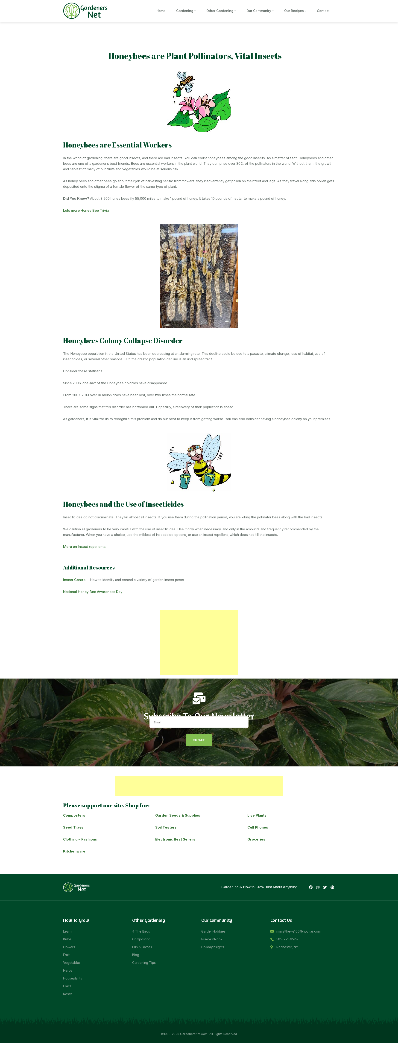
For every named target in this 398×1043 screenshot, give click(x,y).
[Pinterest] (332, 887)
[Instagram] (317, 887)
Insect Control (74, 580)
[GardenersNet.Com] (86, 10)
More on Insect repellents (84, 546)
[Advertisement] (199, 642)
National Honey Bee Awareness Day (93, 591)
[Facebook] (310, 887)
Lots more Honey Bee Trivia (86, 210)
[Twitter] (325, 887)
